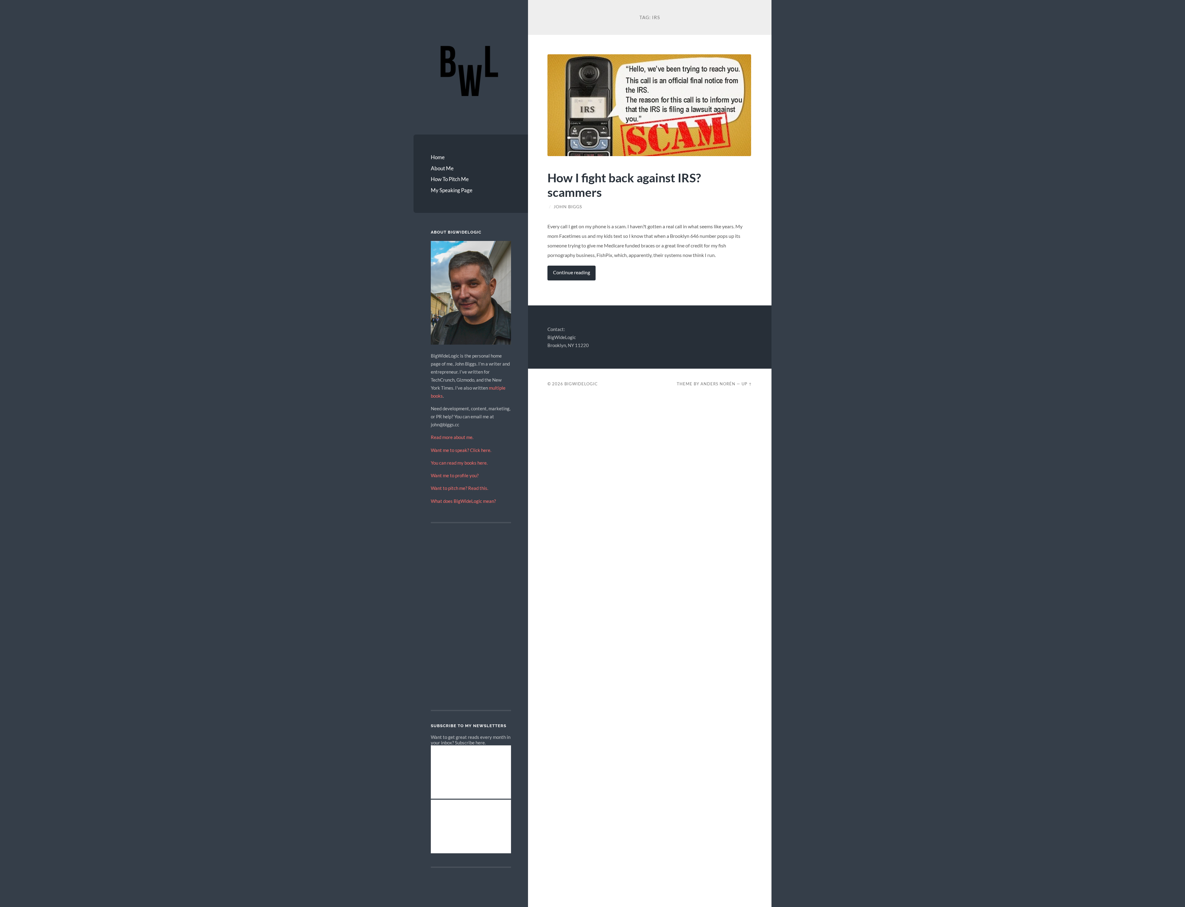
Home (438, 157)
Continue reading (571, 272)
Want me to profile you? (455, 475)
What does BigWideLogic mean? (463, 501)
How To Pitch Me (450, 179)
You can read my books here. (459, 463)
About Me (442, 168)
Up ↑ (747, 383)
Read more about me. (452, 437)
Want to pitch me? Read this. (459, 488)
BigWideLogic (581, 383)
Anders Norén (718, 383)
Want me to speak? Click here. (461, 450)
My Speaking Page (451, 190)
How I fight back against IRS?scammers (624, 184)
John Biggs (568, 206)
